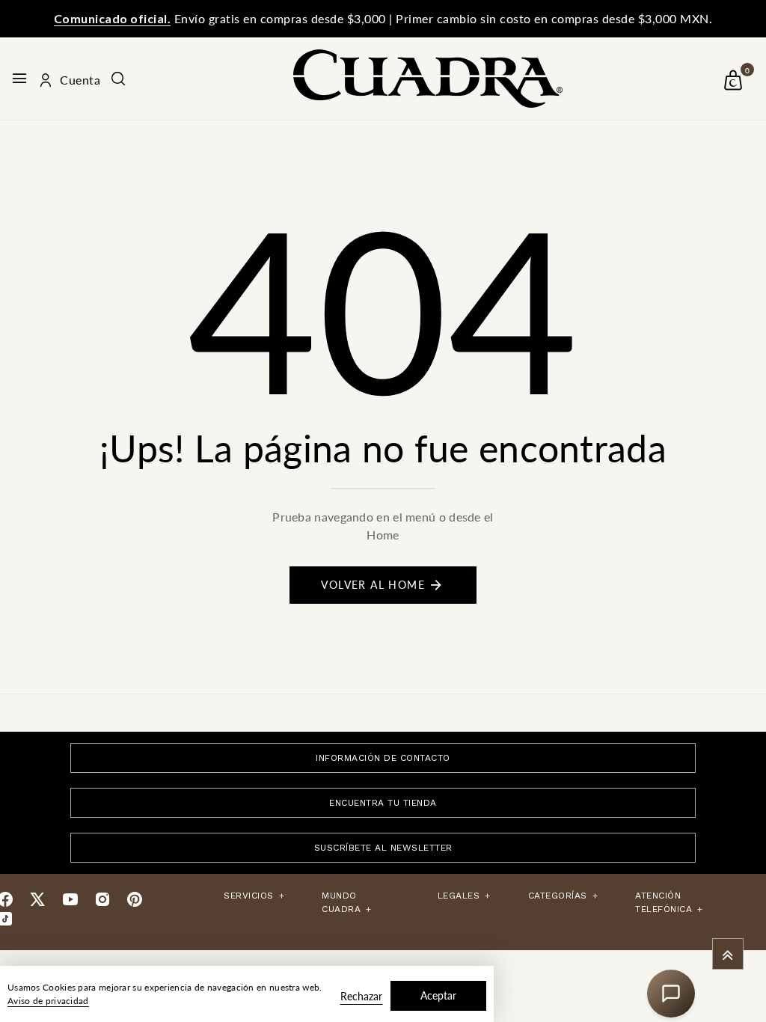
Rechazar (361, 996)
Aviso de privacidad (48, 1000)
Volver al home (373, 584)
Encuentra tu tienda (383, 803)
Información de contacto (383, 758)
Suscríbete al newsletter (383, 847)
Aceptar (438, 995)
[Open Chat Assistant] (671, 994)
